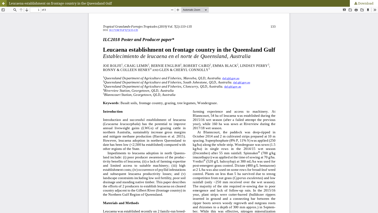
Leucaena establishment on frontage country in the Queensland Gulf (60, 3)
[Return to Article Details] (3, 3)
